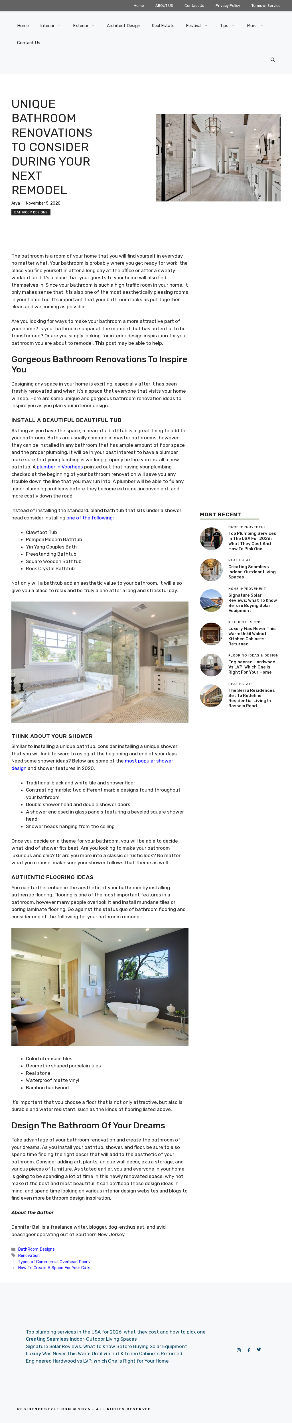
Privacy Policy (228, 5)
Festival (193, 25)
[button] (273, 59)
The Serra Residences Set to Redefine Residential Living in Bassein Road (251, 698)
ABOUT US (164, 5)
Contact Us (194, 5)
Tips (224, 25)
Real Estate (163, 25)
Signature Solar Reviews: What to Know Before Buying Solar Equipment (252, 603)
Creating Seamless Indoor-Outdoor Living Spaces (252, 572)
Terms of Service (266, 5)
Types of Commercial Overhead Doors (54, 1261)
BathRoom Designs (31, 212)
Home (139, 5)
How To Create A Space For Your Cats (54, 1267)
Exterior (80, 25)
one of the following (89, 518)
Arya (15, 203)
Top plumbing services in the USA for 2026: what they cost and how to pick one (252, 541)
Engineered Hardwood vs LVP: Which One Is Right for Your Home (251, 667)
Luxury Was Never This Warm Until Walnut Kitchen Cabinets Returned (252, 636)
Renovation (29, 1255)
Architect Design (123, 25)
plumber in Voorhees (60, 467)
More (252, 25)
